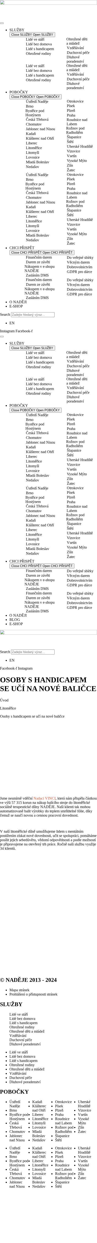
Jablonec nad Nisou (40, 129)
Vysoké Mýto (77, 161)
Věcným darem (78, 262)
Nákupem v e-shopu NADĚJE (39, 268)
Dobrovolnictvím (79, 267)
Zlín (70, 165)
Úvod (4, 700)
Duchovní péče (78, 53)
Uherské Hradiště (80, 146)
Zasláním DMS (37, 275)
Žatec (71, 170)
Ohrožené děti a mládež (76, 41)
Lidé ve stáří (35, 39)
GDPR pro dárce (79, 272)
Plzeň (71, 110)
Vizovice (73, 151)
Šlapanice (74, 137)
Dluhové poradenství (75, 59)
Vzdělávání (75, 48)
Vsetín (72, 156)
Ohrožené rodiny (38, 54)
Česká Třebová (37, 119)
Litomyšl (32, 153)
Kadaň (31, 134)
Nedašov (32, 167)
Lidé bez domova (39, 44)
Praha (71, 115)
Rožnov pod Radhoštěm (75, 130)
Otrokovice (75, 101)
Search (5, 314)
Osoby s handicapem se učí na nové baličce (32, 716)
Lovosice (33, 157)
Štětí (70, 142)
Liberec (31, 143)
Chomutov (34, 124)
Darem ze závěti (38, 262)
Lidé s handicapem (40, 49)
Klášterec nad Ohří (40, 138)
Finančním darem (39, 257)
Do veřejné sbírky (80, 258)
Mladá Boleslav (37, 162)
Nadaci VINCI (44, 798)
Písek (71, 106)
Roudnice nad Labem (77, 122)
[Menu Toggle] (2, 23)
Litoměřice (34, 148)
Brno (29, 106)
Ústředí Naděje (37, 102)
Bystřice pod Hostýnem (34, 113)
